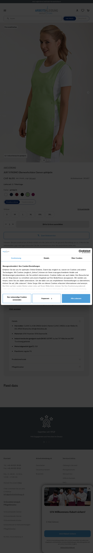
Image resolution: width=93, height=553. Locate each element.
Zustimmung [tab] (16, 258)
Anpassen (45, 298)
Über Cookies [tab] (76, 258)
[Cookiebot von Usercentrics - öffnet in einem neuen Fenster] (80, 251)
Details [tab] (46, 258)
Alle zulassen (76, 298)
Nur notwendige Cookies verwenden (17, 298)
